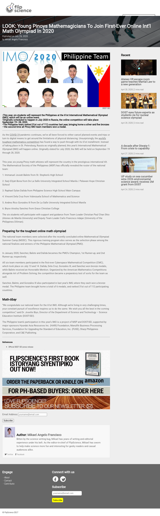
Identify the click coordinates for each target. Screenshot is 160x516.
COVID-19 (15, 134)
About (7, 477)
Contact (8, 480)
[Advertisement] (139, 242)
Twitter (10, 454)
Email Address (10, 414)
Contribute (9, 483)
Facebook (20, 454)
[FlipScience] (18, 12)
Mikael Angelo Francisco (44, 435)
